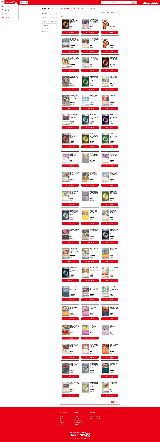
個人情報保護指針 (78, 422)
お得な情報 (92, 412)
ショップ (7, 6)
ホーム (63, 8)
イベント (7, 17)
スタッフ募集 (77, 418)
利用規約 (76, 416)
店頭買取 (7, 10)
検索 (135, 2)
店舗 (6, 14)
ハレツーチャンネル (95, 418)
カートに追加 (70, 32)
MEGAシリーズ (70, 8)
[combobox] (116, 2)
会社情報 (76, 412)
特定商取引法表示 (78, 420)
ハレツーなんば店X (95, 416)
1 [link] (112, 402)
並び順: (103, 12)
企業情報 (76, 425)
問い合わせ (63, 425)
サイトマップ (63, 412)
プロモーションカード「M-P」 (86, 8)
